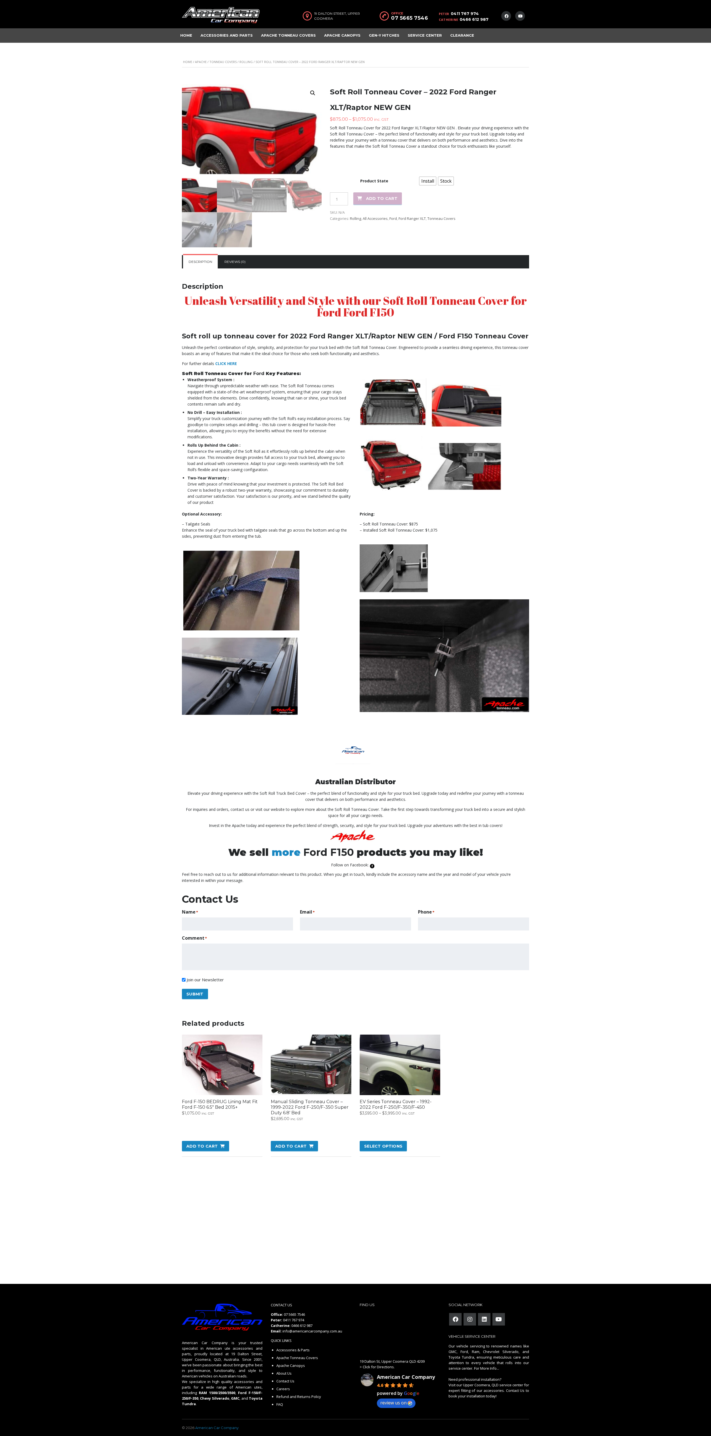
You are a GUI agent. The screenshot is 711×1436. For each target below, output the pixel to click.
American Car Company (406, 1377)
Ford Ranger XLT (412, 218)
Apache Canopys (342, 35)
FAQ (279, 1404)
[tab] (200, 261)
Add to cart (381, 198)
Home (186, 35)
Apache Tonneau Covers (288, 35)
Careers (283, 1388)
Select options (383, 1146)
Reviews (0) (235, 262)
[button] (313, 93)
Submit (195, 994)
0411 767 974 (465, 13)
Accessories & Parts (293, 1349)
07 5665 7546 (409, 18)
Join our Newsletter (205, 979)
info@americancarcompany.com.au (312, 1331)
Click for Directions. (379, 1366)
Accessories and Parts (227, 35)
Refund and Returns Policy (298, 1396)
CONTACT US (281, 1304)
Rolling (246, 62)
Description (200, 262)
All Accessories (375, 218)
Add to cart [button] (202, 1146)
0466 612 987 (474, 19)
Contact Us (285, 1381)
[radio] (427, 181)
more (286, 852)
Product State (374, 180)
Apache (201, 62)
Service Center (425, 35)
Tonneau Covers (223, 62)
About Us (284, 1373)
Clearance (462, 35)
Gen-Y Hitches (384, 35)
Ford (393, 218)
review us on (393, 1403)
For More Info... (486, 1368)
